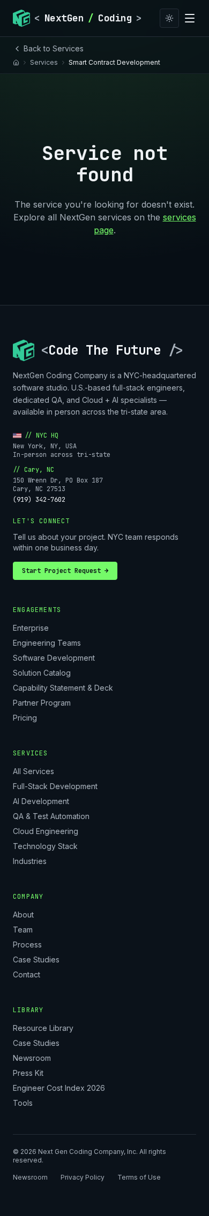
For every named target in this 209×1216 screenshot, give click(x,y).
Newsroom (32, 1057)
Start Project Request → (65, 571)
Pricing (25, 717)
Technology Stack (45, 846)
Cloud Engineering (45, 831)
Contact (26, 974)
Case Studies (36, 959)
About (23, 914)
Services (44, 62)
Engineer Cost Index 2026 (59, 1087)
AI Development (41, 801)
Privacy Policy (82, 1177)
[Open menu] (189, 18)
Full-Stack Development (55, 786)
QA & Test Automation (51, 816)
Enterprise (31, 627)
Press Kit (28, 1072)
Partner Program (42, 702)
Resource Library (43, 1028)
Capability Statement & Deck (63, 687)
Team (23, 929)
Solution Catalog (42, 672)
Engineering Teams (47, 642)
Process (27, 944)
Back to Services (54, 48)
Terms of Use (139, 1177)
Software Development (54, 657)
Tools (23, 1102)
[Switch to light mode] (169, 18)
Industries (30, 861)
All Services (33, 771)
